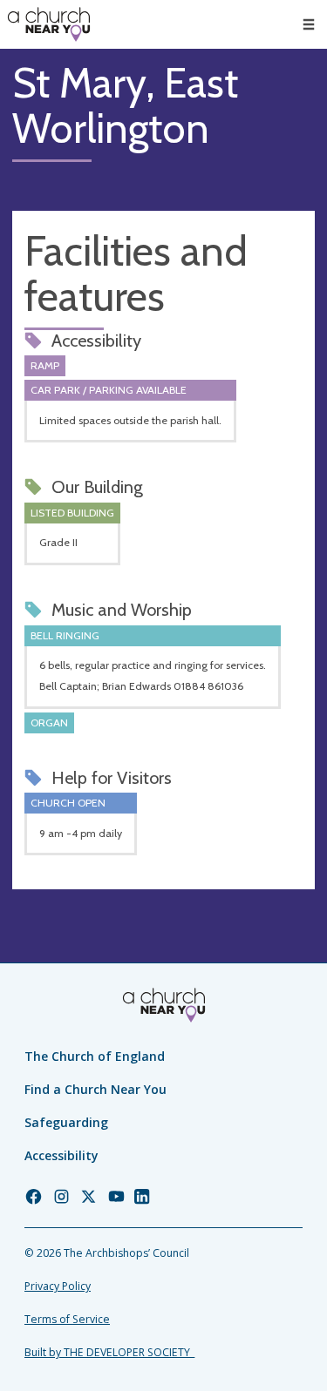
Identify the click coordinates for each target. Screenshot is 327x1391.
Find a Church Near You (95, 1089)
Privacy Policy (57, 1286)
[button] (308, 24)
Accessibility (61, 1155)
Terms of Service (67, 1319)
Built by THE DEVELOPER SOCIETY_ (109, 1352)
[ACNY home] (49, 24)
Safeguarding (66, 1122)
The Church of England (94, 1056)
